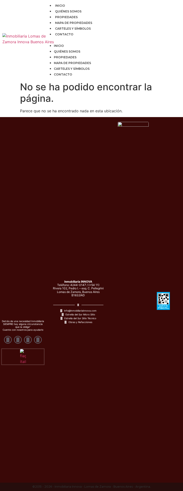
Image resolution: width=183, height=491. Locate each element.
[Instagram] (28, 340)
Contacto (64, 34)
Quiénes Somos (68, 11)
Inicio (60, 5)
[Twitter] (38, 340)
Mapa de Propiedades (73, 23)
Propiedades (66, 17)
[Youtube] (8, 340)
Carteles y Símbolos (73, 28)
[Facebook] (18, 340)
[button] (112, 40)
